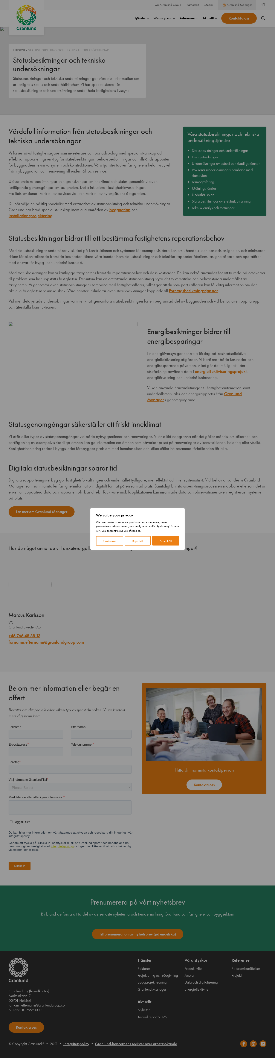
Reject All (137, 541)
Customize (109, 541)
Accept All (166, 541)
